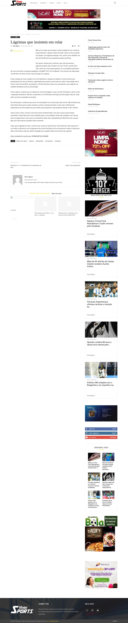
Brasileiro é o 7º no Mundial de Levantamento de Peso (26, 166)
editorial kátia (39, 141)
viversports (58, 141)
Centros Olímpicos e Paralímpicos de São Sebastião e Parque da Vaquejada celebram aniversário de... (101, 57)
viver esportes (49, 141)
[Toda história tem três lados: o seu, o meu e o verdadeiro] (45, 203)
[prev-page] (12, 219)
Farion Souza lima (94, 40)
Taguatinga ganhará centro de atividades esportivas (99, 48)
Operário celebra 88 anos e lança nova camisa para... (99, 343)
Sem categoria (92, 218)
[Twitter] (17, 153)
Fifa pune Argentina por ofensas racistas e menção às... (99, 304)
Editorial (17, 34)
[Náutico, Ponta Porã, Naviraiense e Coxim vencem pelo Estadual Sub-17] (101, 208)
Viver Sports (16, 46)
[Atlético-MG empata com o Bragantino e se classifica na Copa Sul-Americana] (101, 370)
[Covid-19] (21, 202)
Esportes (43, 3)
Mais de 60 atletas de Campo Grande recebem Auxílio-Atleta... (100, 264)
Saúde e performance (94, 68)
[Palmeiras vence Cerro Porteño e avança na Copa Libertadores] (108, 495)
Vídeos (51, 3)
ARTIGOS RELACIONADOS (39, 193)
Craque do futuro (93, 106)
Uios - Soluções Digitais (52, 621)
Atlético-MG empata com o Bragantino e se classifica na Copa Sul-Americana (93, 504)
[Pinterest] (22, 153)
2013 (22, 34)
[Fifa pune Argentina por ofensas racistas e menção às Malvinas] (101, 289)
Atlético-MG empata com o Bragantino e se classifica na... (101, 383)
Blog (65, 3)
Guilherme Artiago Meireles (97, 111)
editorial (31, 141)
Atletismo (91, 99)
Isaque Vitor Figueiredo (73, 165)
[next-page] (15, 219)
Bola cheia (91, 42)
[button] (115, 3)
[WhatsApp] (26, 153)
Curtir (114, 429)
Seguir (114, 433)
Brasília (90, 51)
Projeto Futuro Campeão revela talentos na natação (99, 96)
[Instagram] (92, 610)
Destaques (33, 3)
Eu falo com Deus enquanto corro (100, 66)
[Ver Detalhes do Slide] (101, 180)
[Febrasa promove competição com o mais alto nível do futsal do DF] (69, 203)
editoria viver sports (21, 141)
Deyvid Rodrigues (94, 104)
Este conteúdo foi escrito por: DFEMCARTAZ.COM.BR (29, 136)
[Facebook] (13, 153)
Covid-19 (13, 210)
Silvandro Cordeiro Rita (96, 73)
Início (59, 3)
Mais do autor (57, 193)
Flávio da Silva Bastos (96, 89)
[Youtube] (98, 611)
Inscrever (113, 437)
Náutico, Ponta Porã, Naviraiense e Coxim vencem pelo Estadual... (100, 223)
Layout (115, 621)
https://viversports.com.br (30, 179)
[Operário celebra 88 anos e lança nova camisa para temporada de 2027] (101, 330)
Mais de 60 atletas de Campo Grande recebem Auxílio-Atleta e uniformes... (107, 466)
